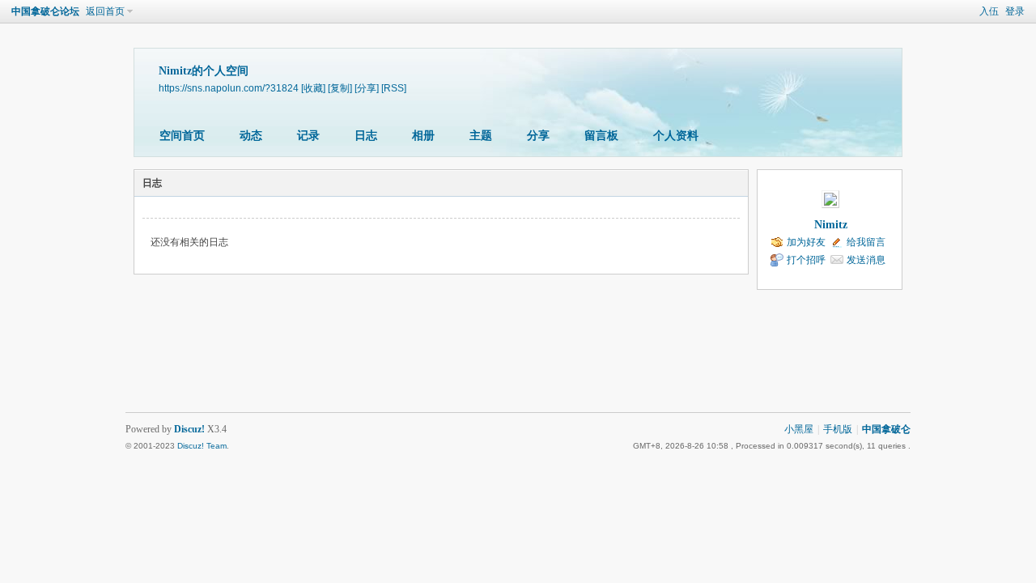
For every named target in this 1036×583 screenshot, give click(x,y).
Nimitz (830, 225)
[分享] (367, 88)
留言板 (601, 136)
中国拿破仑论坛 (45, 11)
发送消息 (866, 260)
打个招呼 (806, 260)
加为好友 (806, 242)
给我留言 (866, 242)
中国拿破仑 (886, 429)
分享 (538, 136)
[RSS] (393, 88)
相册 (423, 136)
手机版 (837, 429)
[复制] (340, 88)
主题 (480, 136)
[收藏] (313, 88)
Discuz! (189, 429)
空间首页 (182, 136)
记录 (308, 136)
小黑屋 (798, 429)
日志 (366, 136)
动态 (251, 136)
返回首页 (105, 11)
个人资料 (675, 136)
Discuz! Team (202, 445)
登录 (1015, 11)
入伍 (989, 11)
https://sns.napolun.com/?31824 (229, 88)
